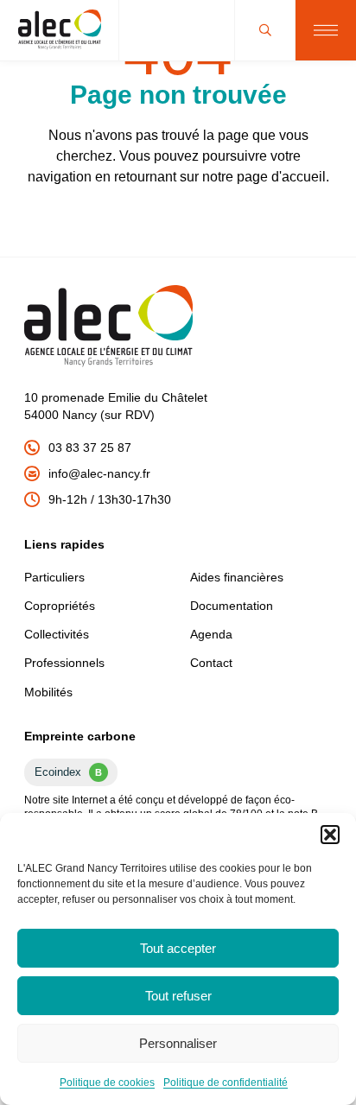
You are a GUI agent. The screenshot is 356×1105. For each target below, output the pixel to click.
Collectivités (56, 634)
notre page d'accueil (264, 176)
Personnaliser (178, 1043)
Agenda (211, 634)
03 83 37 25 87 (89, 447)
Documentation (231, 606)
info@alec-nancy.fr (99, 473)
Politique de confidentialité (225, 1082)
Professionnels (64, 663)
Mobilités (48, 692)
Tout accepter (178, 948)
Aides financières (236, 577)
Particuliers (54, 577)
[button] (330, 834)
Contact (211, 663)
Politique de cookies (107, 1082)
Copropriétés (59, 606)
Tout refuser (178, 995)
